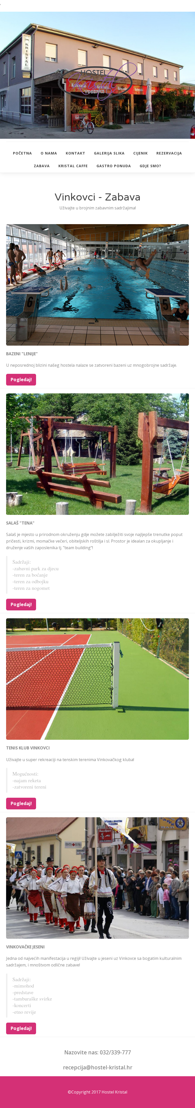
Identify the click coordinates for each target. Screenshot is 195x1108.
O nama (49, 153)
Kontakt (75, 153)
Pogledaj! (21, 379)
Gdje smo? (150, 165)
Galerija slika (109, 153)
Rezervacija (169, 153)
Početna (22, 153)
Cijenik (140, 153)
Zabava (42, 165)
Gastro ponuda (113, 165)
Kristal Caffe (73, 165)
